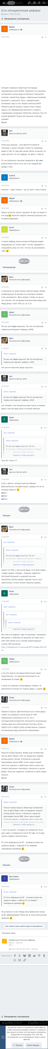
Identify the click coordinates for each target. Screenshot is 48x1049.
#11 (45, 479)
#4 (46, 208)
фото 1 (4, 493)
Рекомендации (9, 267)
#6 (46, 287)
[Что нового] (39, 3)
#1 (46, 37)
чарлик (12, 942)
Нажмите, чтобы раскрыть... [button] (24, 455)
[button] (4, 3)
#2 (46, 141)
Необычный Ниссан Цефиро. (22, 940)
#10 (45, 428)
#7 (46, 322)
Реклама (6, 515)
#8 (46, 348)
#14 (45, 669)
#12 (45, 537)
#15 (45, 708)
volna (13, 949)
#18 (45, 887)
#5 (46, 238)
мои (41, 160)
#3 (46, 186)
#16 (45, 749)
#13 (45, 601)
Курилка (19, 942)
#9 (46, 386)
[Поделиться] (42, 37)
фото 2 (4, 496)
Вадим (6, 14)
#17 (45, 797)
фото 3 (4, 499)
